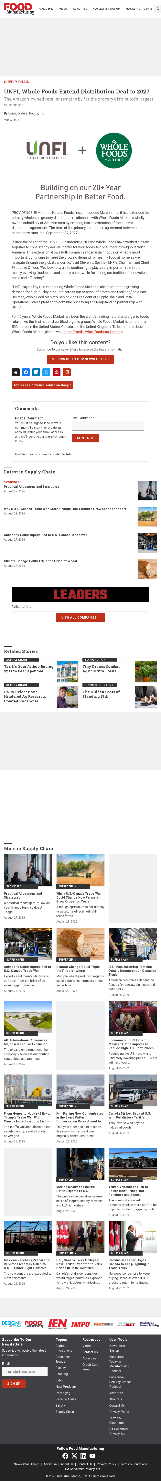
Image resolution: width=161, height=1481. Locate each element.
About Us (67, 1464)
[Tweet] (46, 372)
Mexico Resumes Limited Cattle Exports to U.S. (75, 1189)
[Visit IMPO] (80, 1324)
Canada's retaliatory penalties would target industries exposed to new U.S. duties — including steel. (79, 1278)
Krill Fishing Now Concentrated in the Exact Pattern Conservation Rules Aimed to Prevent (80, 1117)
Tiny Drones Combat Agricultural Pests (101, 669)
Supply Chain (16, 82)
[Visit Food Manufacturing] (34, 1324)
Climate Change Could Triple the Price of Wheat (40, 561)
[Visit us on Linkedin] (83, 1456)
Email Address (83, 418)
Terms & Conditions (133, 1464)
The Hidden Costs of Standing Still (101, 694)
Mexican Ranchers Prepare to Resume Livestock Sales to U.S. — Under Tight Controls (27, 1264)
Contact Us (85, 1464)
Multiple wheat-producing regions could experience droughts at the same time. (80, 980)
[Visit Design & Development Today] (11, 1324)
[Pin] (56, 372)
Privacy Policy (106, 1464)
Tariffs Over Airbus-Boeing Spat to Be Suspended (29, 669)
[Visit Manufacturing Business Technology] (149, 1324)
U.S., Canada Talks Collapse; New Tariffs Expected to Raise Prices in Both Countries (79, 1264)
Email (6, 1363)
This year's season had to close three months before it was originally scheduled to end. (78, 1131)
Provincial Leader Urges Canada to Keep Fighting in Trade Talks (129, 1264)
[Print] (16, 372)
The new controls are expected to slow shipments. (27, 1276)
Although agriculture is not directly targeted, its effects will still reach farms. (80, 911)
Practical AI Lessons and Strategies (31, 487)
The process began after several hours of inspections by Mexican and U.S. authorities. (79, 1201)
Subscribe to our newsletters (80, 359)
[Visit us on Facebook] (65, 1456)
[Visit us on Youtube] (92, 1456)
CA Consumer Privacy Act (82, 1469)
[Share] (26, 372)
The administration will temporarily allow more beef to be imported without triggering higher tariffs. (133, 1205)
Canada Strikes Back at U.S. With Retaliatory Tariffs (130, 1115)
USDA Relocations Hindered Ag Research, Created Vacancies (25, 697)
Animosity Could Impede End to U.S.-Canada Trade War (45, 535)
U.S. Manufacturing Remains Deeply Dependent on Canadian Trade (132, 971)
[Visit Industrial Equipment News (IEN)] (57, 1324)
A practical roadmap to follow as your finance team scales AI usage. (27, 907)
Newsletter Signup (26, 1464)
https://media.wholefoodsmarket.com (93, 332)
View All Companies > (80, 617)
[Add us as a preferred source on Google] (67, 372)
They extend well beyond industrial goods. (126, 1125)
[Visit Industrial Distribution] (103, 1324)
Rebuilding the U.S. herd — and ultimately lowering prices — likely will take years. (133, 1058)
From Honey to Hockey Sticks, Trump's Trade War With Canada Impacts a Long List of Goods (27, 1117)
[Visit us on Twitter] (74, 1456)
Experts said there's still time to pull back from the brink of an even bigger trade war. (26, 980)
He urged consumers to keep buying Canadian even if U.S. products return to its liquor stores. (129, 1278)
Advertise (50, 1464)
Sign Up (14, 1384)
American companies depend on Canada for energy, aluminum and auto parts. (132, 984)
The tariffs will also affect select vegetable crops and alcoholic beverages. (27, 1131)
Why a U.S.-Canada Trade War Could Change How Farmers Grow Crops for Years (65, 509)
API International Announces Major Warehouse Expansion (26, 1042)
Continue (85, 438)
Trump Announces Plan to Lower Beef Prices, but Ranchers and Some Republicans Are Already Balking (128, 1191)
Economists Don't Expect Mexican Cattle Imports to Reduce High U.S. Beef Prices (131, 1044)
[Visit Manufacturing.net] (126, 1324)
